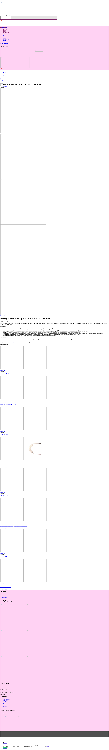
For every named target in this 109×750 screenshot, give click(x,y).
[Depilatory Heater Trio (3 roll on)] (23, 399)
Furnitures (17, 342)
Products (5, 30)
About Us (5, 29)
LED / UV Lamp (4, 434)
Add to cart (5, 86)
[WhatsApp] (3, 747)
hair (33, 342)
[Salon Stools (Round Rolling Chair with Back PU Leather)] (23, 520)
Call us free (5, 43)
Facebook (5, 748)
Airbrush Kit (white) (5, 465)
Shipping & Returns (6, 699)
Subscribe (4, 701)
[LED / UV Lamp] (23, 429)
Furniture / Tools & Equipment (10, 342)
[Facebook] (3, 748)
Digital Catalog (6, 32)
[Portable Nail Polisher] (23, 581)
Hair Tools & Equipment (23, 342)
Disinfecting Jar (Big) (5, 373)
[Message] (40, 746)
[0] (1, 21)
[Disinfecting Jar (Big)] (23, 368)
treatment (40, 342)
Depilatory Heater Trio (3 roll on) (8, 404)
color (31, 342)
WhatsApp (5, 747)
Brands (4, 31)
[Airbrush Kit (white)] (23, 459)
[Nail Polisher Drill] (23, 490)
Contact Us (5, 33)
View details (2, 315)
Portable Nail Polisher (5, 587)
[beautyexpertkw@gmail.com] (29, 746)
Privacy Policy (5, 700)
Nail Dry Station (4, 556)
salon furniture (36, 342)
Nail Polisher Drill (4, 495)
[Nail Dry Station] (23, 551)
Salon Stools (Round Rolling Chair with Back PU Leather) (14, 526)
